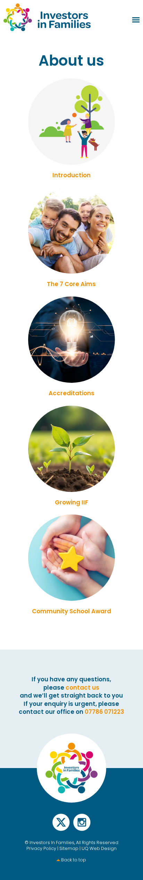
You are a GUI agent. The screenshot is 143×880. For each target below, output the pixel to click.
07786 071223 (104, 712)
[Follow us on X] (61, 826)
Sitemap (68, 848)
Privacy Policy (41, 848)
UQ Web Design (99, 848)
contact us (82, 687)
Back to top (73, 860)
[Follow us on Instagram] (82, 826)
